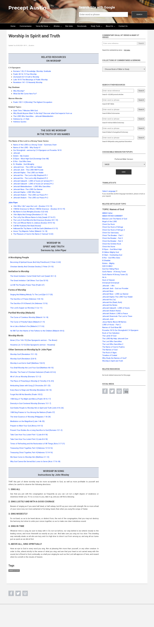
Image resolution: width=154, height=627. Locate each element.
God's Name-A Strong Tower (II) (115, 274)
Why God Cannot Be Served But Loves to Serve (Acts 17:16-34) (35, 461)
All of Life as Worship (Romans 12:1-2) (25, 377)
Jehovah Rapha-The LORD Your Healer (117, 297)
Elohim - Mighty (108, 263)
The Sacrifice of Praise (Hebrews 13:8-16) (26, 299)
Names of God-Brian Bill (111, 327)
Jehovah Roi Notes (109, 305)
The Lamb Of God (109, 336)
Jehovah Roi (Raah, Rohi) (112, 302)
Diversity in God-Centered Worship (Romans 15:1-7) (30, 403)
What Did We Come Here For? (25, 94)
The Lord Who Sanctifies (112, 341)
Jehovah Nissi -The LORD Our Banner (28, 189)
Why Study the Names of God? (114, 358)
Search (139, 14)
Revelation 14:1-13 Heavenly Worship (27, 82)
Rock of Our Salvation (110, 333)
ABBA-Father (107, 213)
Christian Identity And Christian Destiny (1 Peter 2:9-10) (32, 267)
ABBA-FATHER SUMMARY (112, 216)
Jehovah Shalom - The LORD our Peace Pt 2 (30, 198)
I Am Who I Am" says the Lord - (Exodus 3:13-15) (32, 206)
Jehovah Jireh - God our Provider (115, 288)
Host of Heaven (108, 280)
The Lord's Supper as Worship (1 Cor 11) (26, 308)
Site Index (69, 26)
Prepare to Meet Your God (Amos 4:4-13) (26, 426)
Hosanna (13, 345)
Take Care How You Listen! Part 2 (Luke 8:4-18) (29, 439)
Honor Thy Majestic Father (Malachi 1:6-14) (30, 231)
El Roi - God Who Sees (22, 161)
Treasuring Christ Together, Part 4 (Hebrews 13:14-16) (31, 452)
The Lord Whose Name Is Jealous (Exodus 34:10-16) (34, 223)
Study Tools (95, 26)
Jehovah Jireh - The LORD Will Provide (28, 170)
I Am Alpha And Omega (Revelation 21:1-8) (30, 214)
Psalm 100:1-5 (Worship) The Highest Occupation (32, 102)
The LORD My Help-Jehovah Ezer (115, 338)
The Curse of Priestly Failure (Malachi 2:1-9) (27, 322)
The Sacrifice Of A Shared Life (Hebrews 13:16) (29, 303)
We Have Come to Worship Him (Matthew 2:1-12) (29, 457)
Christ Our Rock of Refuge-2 (113, 230)
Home (13, 26)
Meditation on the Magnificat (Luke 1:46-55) (27, 421)
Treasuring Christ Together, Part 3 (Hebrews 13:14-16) (31, 448)
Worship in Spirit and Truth (112, 361)
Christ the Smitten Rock (111, 244)
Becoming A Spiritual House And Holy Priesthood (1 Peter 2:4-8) (35, 262)
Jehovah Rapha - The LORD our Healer (28, 173)
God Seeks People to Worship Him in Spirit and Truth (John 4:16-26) (37, 408)
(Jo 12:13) (22, 345)
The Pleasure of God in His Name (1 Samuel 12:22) (33, 234)
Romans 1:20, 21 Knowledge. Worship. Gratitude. (32, 71)
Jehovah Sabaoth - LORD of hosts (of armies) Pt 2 (33, 184)
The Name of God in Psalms (113, 347)
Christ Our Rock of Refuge (112, 227)
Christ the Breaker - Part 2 (112, 238)
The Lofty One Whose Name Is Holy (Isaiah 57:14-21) (34, 217)
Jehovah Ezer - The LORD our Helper (27, 167)
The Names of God (109, 350)
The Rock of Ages (109, 353)
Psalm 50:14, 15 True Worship (25, 74)
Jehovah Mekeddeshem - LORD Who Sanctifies (31, 186)
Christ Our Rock (108, 224)
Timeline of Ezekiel (109, 355)
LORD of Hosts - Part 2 (111, 325)
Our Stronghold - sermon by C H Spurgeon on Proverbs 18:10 (37, 150)
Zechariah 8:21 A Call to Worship (26, 77)
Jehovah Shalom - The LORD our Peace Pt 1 (30, 195)
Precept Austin (27, 8)
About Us (109, 26)
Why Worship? (19, 91)
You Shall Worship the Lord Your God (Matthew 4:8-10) (32, 368)
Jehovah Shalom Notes (111, 311)
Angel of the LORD (109, 221)
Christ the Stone (108, 246)
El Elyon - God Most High (112, 249)
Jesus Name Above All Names (114, 322)
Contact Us (123, 26)
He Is (104, 277)
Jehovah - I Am (108, 286)
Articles (57, 26)
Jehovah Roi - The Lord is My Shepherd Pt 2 (30, 178)
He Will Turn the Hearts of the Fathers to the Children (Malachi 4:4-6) (37, 331)
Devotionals (82, 26)
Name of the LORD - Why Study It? (27, 147)
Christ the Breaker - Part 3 (112, 241)
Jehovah (16, 153)
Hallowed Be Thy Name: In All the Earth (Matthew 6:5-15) (35, 228)
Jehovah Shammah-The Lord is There (117, 316)
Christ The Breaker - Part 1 (112, 235)
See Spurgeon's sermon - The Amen (42, 340)
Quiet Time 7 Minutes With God (25, 110)
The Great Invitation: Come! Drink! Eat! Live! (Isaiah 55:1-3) (33, 276)
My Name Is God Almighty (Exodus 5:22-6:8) (30, 212)
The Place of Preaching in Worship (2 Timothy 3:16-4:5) (32, 381)
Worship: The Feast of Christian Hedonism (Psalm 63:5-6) (33, 372)
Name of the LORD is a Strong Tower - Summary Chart (35, 145)
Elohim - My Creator (21, 156)
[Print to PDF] (125, 391)
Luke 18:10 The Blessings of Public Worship (30, 80)
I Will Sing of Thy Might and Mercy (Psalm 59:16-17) (30, 399)
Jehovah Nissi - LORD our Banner (115, 294)
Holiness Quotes (19, 122)
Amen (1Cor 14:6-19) (18, 340)
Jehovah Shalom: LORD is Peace (115, 313)
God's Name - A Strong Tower (114, 272)
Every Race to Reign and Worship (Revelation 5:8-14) (30, 390)
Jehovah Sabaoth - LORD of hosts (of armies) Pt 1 (33, 181)
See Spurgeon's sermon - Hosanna (40, 345)
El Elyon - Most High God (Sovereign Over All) (31, 159)
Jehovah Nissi (107, 291)
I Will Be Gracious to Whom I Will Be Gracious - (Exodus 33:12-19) (39, 209)
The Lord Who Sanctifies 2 (112, 344)
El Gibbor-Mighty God (110, 252)
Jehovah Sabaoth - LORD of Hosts (116, 308)
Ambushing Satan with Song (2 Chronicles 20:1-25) (30, 385)
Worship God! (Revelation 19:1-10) (23, 354)
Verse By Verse (42, 26)
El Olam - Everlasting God (112, 255)
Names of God (14, 570)
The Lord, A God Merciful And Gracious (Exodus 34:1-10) (35, 220)
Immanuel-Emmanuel (110, 283)
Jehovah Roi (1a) (109, 300)
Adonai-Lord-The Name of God (114, 219)
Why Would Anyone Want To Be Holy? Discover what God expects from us (42, 113)
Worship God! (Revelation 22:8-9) (23, 359)
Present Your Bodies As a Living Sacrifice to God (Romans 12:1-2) (36, 430)
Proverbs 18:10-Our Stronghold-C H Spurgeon (120, 330)
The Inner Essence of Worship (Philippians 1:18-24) (30, 417)
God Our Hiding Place (110, 269)
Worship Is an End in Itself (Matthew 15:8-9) (27, 363)
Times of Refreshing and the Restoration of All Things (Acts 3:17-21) (37, 444)
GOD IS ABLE (107, 266)
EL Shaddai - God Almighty (23, 164)
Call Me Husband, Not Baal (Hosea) (27, 226)
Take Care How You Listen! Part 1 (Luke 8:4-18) (29, 435)
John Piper (13, 202)
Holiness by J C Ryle (21, 119)
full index (127, 50)
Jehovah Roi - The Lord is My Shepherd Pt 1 (30, 175)
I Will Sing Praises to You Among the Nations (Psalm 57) (32, 412)
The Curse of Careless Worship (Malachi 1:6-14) (29, 317)
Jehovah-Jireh (108, 319)
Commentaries (26, 26)
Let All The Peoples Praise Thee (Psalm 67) (27, 285)
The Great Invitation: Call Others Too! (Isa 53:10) (29, 280)
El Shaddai (106, 260)
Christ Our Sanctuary (110, 233)
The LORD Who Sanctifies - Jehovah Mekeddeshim (33, 116)
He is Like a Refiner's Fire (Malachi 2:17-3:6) (27, 326)
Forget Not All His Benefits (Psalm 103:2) (26, 394)
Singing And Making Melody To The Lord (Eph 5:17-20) (31, 294)
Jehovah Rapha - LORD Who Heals (26, 192)
